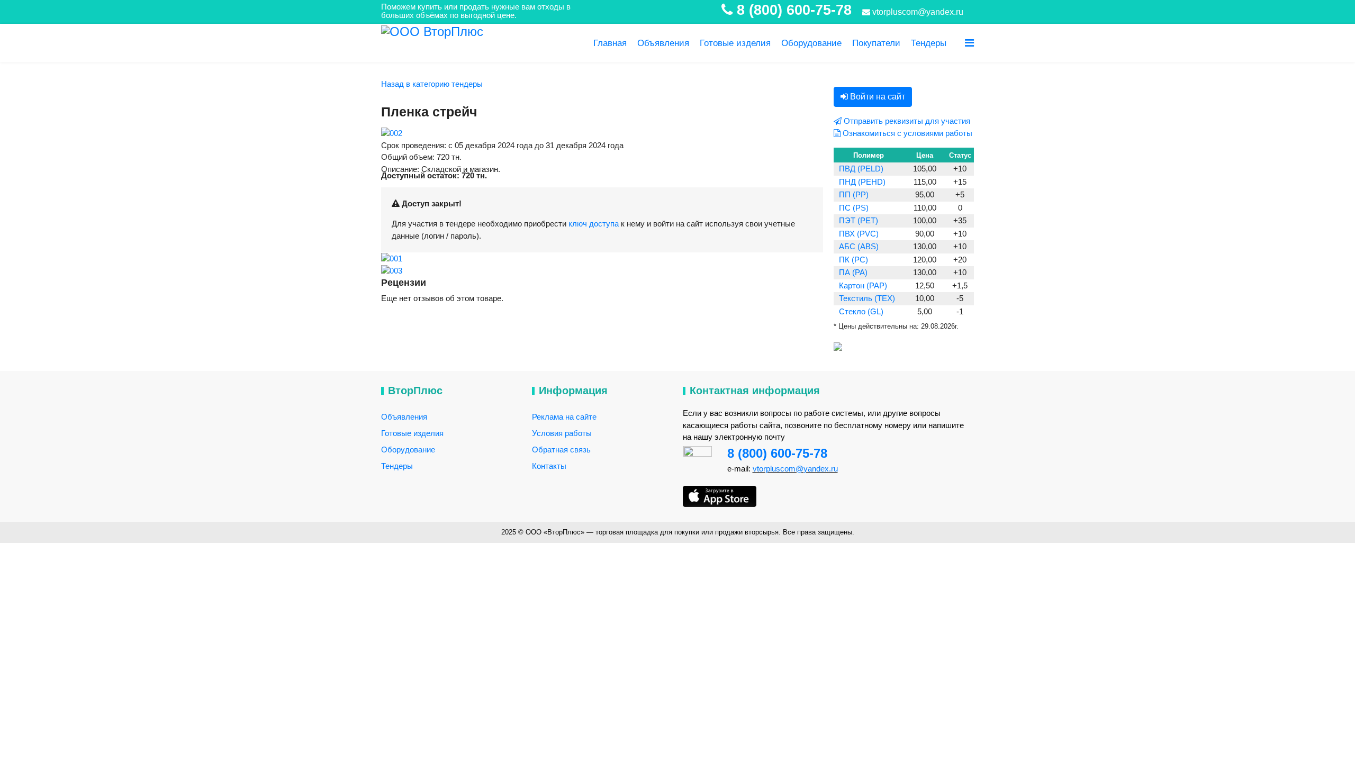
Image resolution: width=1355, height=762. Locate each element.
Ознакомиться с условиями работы (906, 133)
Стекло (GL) (861, 311)
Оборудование (811, 43)
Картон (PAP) (863, 285)
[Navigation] (969, 43)
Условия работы (562, 433)
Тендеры (928, 43)
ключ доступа (593, 223)
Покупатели (876, 43)
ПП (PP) (854, 194)
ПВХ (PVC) (859, 233)
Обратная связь (561, 449)
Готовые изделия (735, 43)
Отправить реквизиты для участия (906, 120)
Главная (610, 43)
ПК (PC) (853, 259)
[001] (391, 257)
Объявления (663, 43)
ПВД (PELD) (861, 168)
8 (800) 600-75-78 (777, 453)
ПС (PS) (854, 207)
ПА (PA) (853, 272)
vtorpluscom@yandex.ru (916, 11)
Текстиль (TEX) (867, 298)
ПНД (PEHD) (862, 181)
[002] (391, 133)
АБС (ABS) (859, 246)
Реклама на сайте (564, 416)
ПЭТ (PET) (858, 220)
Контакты (549, 465)
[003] (391, 270)
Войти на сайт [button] (876, 96)
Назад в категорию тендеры (432, 83)
